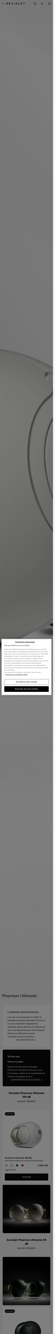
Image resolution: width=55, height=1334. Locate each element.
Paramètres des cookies (26, 682)
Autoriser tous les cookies (26, 689)
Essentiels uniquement (25, 642)
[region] (26, 667)
